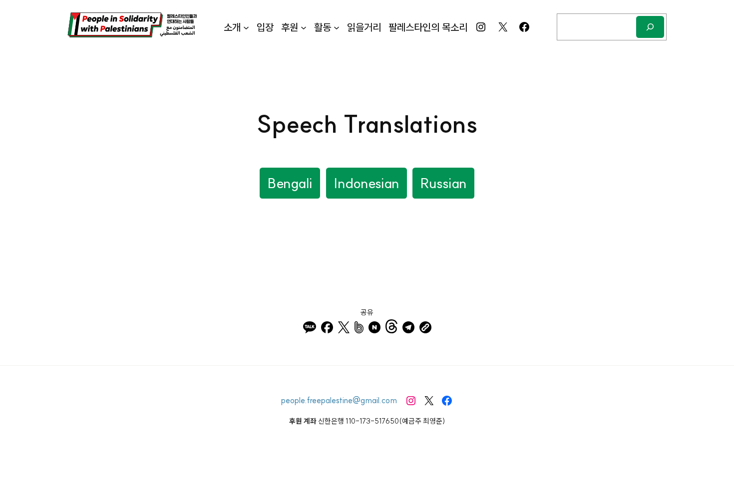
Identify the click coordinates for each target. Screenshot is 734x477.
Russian (443, 183)
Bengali (290, 183)
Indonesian (366, 183)
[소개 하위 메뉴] (246, 27)
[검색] (650, 26)
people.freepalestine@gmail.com (339, 400)
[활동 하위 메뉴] (337, 27)
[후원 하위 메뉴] (304, 27)
